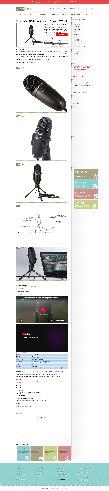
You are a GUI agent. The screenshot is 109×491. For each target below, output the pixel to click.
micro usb (29, 371)
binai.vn (45, 2)
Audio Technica (63, 40)
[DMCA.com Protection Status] (61, 479)
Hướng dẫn (58, 8)
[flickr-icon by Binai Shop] (60, 476)
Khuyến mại (72, 8)
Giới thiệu (51, 8)
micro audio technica (46, 371)
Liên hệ (78, 8)
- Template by (61, 488)
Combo (26, 14)
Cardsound (42, 14)
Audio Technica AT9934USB (35, 51)
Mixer (64, 14)
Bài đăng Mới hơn (20, 440)
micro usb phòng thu (36, 371)
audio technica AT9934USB (57, 371)
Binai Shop (54, 376)
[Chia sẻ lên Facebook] (21, 413)
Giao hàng (39, 476)
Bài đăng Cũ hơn (63, 440)
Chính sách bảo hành (45, 376)
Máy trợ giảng (56, 14)
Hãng (20, 14)
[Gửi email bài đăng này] (17, 413)
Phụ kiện (84, 14)
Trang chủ (41, 440)
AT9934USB (33, 286)
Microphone (33, 14)
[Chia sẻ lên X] (20, 413)
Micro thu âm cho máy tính (23, 51)
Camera (70, 14)
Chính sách (66, 8)
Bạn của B (39, 477)
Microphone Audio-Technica (24, 286)
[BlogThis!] (18, 413)
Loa (48, 14)
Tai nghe (77, 14)
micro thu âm (23, 371)
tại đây (58, 376)
